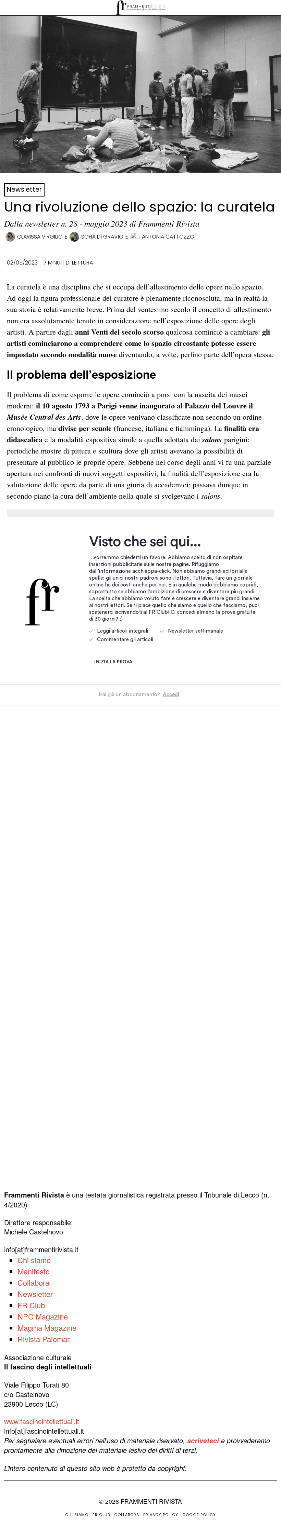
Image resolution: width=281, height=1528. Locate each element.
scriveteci (203, 1440)
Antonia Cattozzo (168, 237)
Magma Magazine (46, 1327)
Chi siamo (34, 1260)
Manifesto (33, 1271)
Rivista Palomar (43, 1339)
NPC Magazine (42, 1316)
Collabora (33, 1282)
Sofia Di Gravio (102, 237)
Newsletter (24, 189)
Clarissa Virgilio (40, 237)
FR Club (31, 1305)
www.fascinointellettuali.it (41, 1421)
